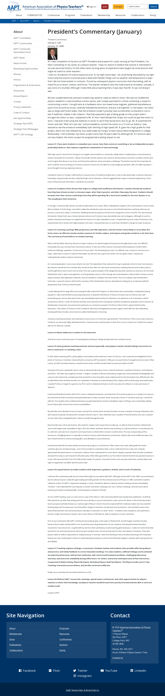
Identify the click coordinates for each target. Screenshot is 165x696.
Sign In (92, 6)
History (17, 79)
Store (12, 639)
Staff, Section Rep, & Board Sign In (82, 690)
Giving (153, 15)
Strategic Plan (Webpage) (26, 129)
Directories (19, 90)
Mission (17, 74)
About (19, 15)
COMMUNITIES (34, 15)
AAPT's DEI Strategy (23, 134)
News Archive (20, 63)
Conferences (54, 15)
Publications (86, 15)
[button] (105, 6)
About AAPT (24, 21)
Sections (63, 644)
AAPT (14, 21)
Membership (104, 15)
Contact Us (117, 657)
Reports (36, 21)
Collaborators (137, 15)
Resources (121, 15)
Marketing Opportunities (26, 68)
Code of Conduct (22, 112)
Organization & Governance (27, 85)
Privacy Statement (22, 107)
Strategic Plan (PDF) (23, 123)
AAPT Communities (23, 43)
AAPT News (19, 57)
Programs (70, 15)
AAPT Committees (22, 38)
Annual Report (21, 96)
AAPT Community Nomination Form (22, 51)
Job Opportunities (22, 118)
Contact (17, 101)
